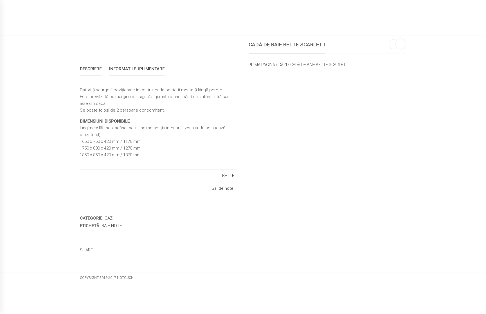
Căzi (282, 64)
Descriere (91, 68)
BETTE (228, 175)
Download (327, 24)
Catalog (269, 24)
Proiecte (297, 24)
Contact (357, 24)
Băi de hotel (223, 188)
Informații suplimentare (137, 68)
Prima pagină (262, 64)
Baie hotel (113, 225)
